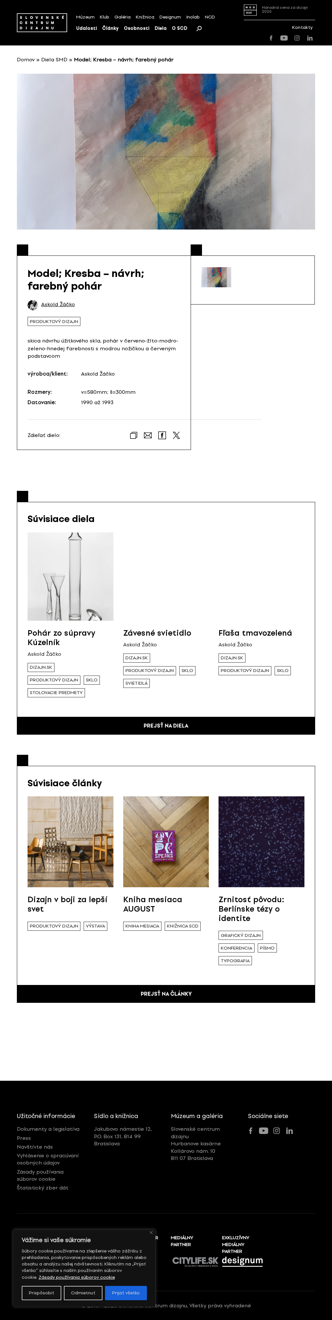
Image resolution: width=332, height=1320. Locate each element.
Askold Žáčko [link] (58, 304)
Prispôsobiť (41, 1293)
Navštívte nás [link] (35, 1147)
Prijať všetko (126, 1293)
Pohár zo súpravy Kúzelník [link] (61, 637)
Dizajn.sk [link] (41, 667)
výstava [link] (95, 926)
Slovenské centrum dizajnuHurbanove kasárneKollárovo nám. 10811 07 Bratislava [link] (196, 1143)
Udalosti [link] (86, 28)
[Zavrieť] (151, 1232)
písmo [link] (267, 948)
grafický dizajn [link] (241, 935)
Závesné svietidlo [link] (157, 633)
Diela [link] (161, 28)
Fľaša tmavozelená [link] (255, 633)
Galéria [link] (122, 17)
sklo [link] (92, 680)
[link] (42, 22)
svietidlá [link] (136, 683)
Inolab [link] (193, 17)
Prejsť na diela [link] (166, 726)
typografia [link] (235, 961)
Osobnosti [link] (136, 28)
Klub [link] (104, 17)
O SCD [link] (179, 28)
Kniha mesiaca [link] (142, 926)
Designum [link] (170, 17)
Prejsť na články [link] (166, 994)
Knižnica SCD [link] (182, 926)
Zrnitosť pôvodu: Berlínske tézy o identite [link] (251, 909)
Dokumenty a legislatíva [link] (48, 1129)
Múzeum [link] (85, 17)
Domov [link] (26, 59)
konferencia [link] (236, 948)
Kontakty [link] (302, 27)
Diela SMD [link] (54, 59)
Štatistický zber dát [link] (42, 1188)
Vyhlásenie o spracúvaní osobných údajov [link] (48, 1159)
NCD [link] (210, 17)
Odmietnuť (83, 1293)
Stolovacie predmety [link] (56, 692)
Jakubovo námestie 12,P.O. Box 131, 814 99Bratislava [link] (123, 1136)
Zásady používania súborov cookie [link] (77, 1277)
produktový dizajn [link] (54, 321)
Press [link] (24, 1138)
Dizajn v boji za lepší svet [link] (67, 904)
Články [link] (110, 28)
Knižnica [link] (145, 17)
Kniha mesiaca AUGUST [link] (152, 904)
